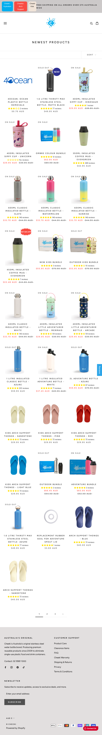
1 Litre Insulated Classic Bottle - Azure (18, 381)
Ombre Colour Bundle (51, 153)
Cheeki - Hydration (7, 4)
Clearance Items (61, 648)
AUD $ (9, 718)
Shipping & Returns (63, 662)
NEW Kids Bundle (51, 262)
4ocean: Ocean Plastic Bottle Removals (18, 102)
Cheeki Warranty (62, 657)
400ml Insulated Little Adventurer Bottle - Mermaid (51, 327)
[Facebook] (5, 667)
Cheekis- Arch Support (20, 6)
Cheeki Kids (32, 4)
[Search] (91, 23)
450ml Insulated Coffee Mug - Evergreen (18, 273)
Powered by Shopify (15, 728)
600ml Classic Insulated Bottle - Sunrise (84, 211)
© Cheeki (11, 724)
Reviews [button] (99, 370)
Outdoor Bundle (51, 484)
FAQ (56, 653)
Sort (90, 55)
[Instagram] (11, 667)
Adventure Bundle (84, 484)
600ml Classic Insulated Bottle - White (18, 327)
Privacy (57, 667)
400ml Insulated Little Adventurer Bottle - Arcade (84, 327)
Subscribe (14, 702)
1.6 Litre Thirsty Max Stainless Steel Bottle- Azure (18, 539)
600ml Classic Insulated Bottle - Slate (18, 211)
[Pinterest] (18, 667)
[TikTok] (24, 667)
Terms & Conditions (63, 671)
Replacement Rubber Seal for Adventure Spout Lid (51, 539)
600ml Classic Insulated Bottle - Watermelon (51, 211)
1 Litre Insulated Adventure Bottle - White (51, 381)
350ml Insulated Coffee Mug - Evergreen (84, 156)
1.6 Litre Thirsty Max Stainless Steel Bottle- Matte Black (51, 102)
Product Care (60, 643)
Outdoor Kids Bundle (84, 262)
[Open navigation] (5, 23)
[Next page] (63, 614)
